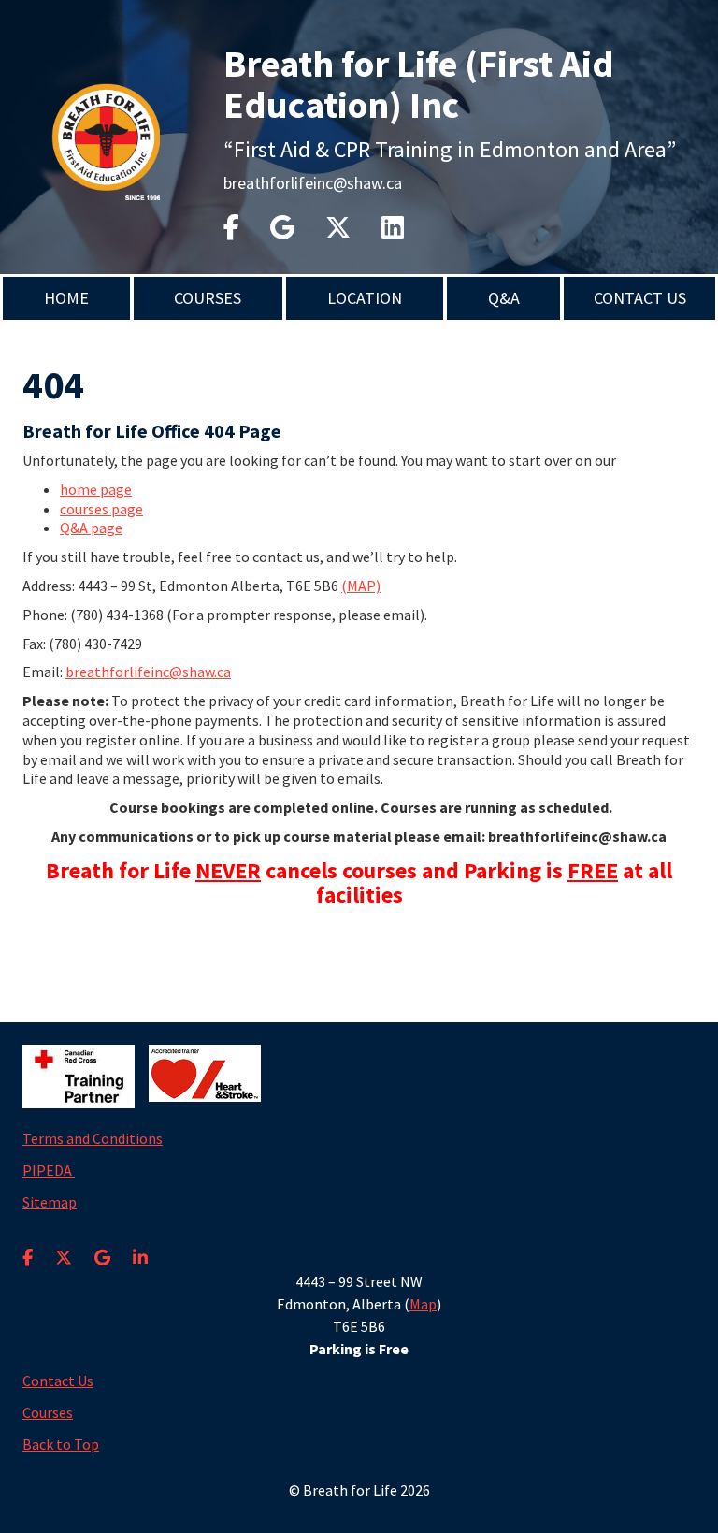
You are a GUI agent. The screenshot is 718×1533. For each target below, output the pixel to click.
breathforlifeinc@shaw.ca (312, 183)
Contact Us (640, 298)
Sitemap (49, 1202)
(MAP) (361, 585)
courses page (101, 508)
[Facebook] (231, 227)
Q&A (504, 298)
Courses (207, 298)
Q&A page (91, 527)
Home (66, 298)
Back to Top (60, 1444)
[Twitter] (338, 227)
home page (96, 489)
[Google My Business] (282, 227)
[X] (63, 1246)
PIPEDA (48, 1170)
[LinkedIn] (140, 1246)
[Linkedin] (392, 227)
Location (364, 298)
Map (423, 1303)
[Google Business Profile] (102, 1246)
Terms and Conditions (92, 1138)
